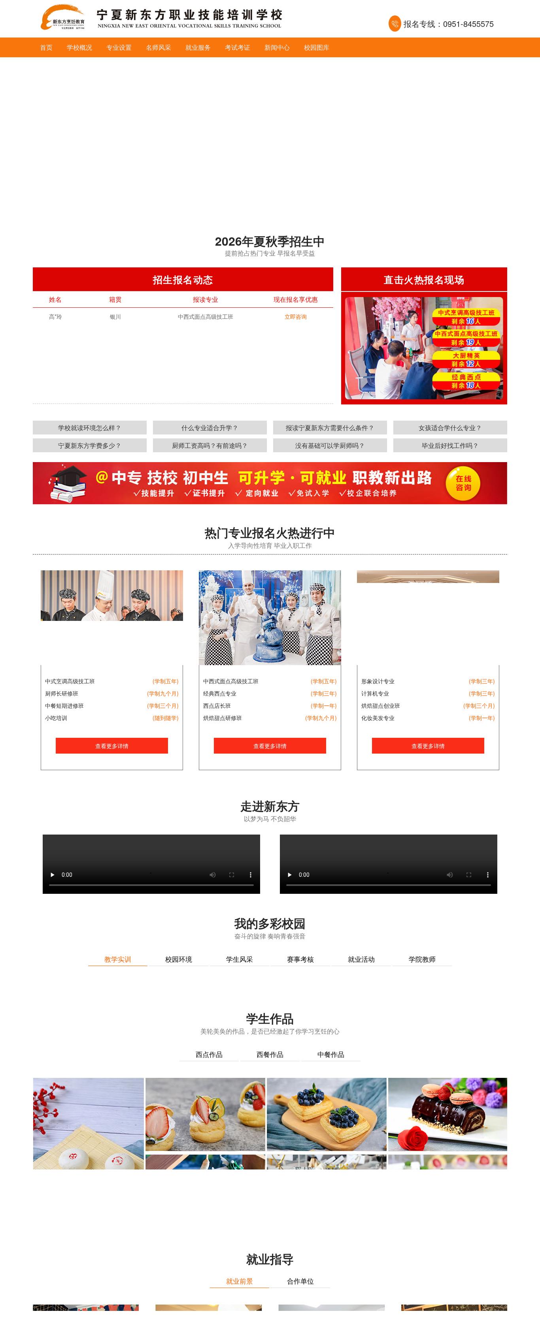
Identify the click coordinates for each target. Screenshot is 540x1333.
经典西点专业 (219, 693)
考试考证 (237, 47)
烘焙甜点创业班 (380, 705)
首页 (46, 47)
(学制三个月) (163, 705)
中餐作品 (330, 1236)
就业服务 (198, 47)
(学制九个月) (163, 693)
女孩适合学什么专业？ (450, 427)
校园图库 (316, 47)
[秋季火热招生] (270, 136)
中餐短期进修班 (64, 705)
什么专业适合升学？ (209, 427)
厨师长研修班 (61, 693)
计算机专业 (375, 693)
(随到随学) (166, 718)
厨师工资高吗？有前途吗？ (210, 445)
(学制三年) (324, 693)
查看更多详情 (111, 746)
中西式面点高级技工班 (231, 681)
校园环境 (178, 959)
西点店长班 (217, 705)
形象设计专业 (378, 681)
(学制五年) (166, 681)
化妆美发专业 (378, 718)
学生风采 (239, 959)
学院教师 (422, 959)
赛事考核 (300, 959)
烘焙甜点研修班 (222, 718)
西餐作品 (270, 1236)
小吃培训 (56, 718)
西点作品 (209, 1236)
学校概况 (79, 47)
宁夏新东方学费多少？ (89, 445)
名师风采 (158, 47)
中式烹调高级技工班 (70, 681)
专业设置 (119, 47)
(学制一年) (324, 705)
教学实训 (117, 959)
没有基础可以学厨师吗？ (330, 445)
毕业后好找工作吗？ (450, 445)
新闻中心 (277, 47)
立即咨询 (296, 316)
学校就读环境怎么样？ (89, 427)
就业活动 (361, 959)
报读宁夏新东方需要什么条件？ (330, 427)
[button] (260, 208)
